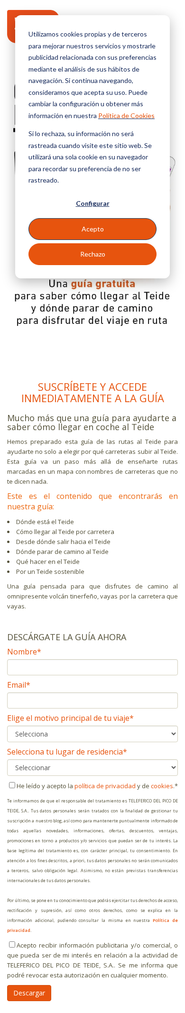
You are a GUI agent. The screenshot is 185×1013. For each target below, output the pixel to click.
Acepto (93, 229)
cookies (162, 786)
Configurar (93, 203)
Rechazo (92, 254)
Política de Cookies (126, 115)
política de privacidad (105, 786)
